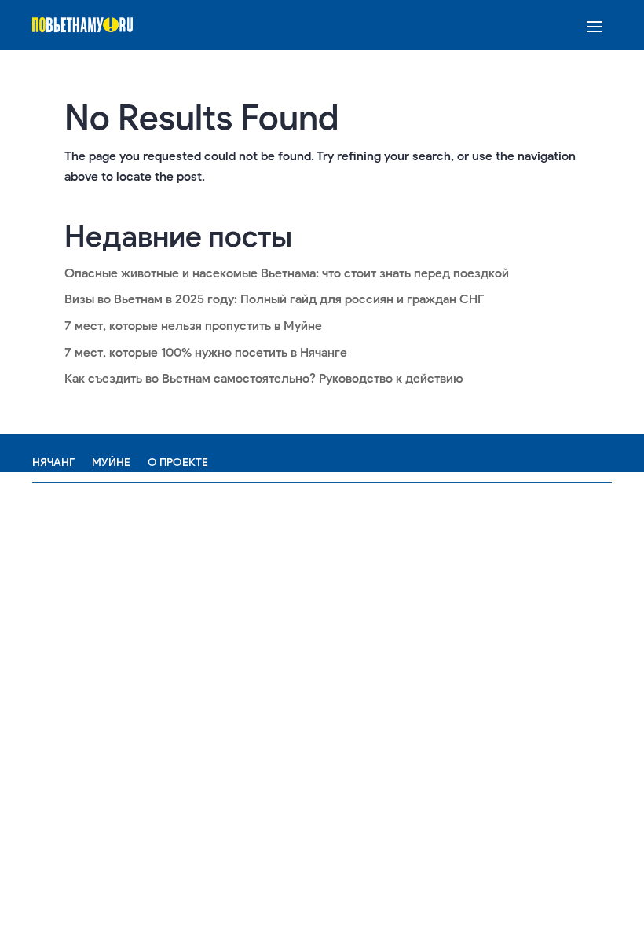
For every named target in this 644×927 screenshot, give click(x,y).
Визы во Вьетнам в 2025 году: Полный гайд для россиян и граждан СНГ (274, 298)
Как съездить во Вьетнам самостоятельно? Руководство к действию (263, 378)
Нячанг (53, 462)
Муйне (111, 462)
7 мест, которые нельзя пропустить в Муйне (193, 325)
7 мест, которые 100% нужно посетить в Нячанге (205, 352)
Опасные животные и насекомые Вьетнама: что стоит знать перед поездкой (286, 273)
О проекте (178, 462)
